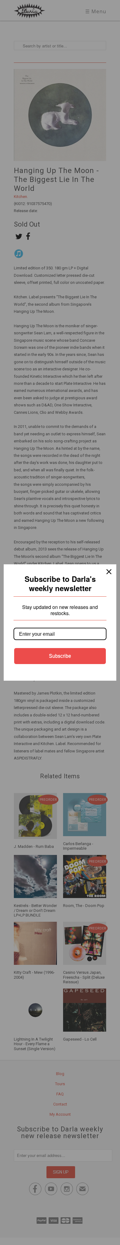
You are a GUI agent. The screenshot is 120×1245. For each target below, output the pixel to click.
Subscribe (60, 656)
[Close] (109, 571)
